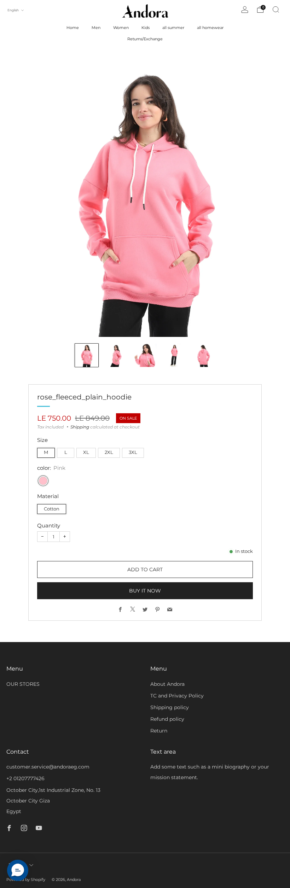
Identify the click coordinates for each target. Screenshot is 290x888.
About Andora (167, 684)
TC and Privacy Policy (177, 696)
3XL (133, 452)
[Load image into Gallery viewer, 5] (203, 355)
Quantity (48, 525)
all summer (173, 27)
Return (158, 731)
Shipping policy (169, 707)
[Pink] (43, 481)
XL (86, 452)
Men (96, 27)
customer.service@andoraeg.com (47, 767)
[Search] (275, 9)
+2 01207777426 (25, 778)
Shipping (79, 427)
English (13, 10)
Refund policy (167, 719)
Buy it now (145, 591)
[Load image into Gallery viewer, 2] (116, 355)
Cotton (51, 509)
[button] (17, 870)
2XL (109, 452)
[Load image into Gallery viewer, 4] (174, 355)
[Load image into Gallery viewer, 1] (87, 355)
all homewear (210, 27)
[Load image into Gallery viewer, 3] (145, 355)
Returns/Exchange (145, 38)
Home (72, 27)
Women (121, 27)
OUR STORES (23, 684)
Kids (145, 27)
